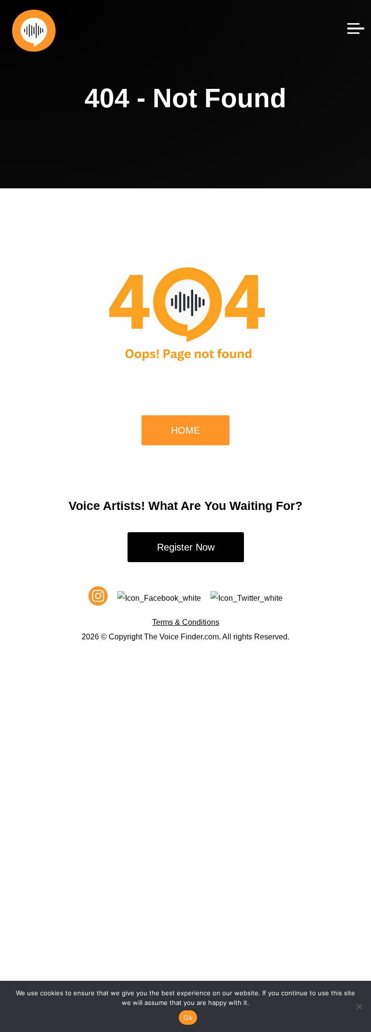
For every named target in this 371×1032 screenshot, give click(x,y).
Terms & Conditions (185, 622)
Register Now (185, 547)
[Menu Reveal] (355, 25)
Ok (188, 1017)
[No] (359, 1006)
